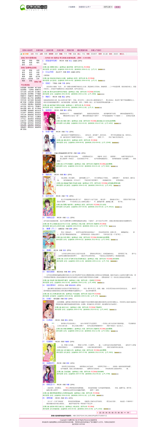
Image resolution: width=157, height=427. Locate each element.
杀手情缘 (23, 123)
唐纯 (66, 320)
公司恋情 (23, 104)
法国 (37, 74)
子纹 (83, 54)
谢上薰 (105, 54)
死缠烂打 (23, 96)
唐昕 (69, 272)
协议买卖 (38, 115)
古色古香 (31, 92)
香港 (30, 70)
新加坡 (30, 79)
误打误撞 (31, 100)
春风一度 (31, 108)
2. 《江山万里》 (48, 72)
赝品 (63, 97)
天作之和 (23, 115)
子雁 (63, 83)
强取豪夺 (23, 127)
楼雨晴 (51, 54)
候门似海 (38, 87)
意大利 (38, 76)
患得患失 (38, 112)
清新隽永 (31, 104)
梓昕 (67, 363)
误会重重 (23, 110)
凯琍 (100, 54)
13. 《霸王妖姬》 (49, 272)
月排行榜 (60, 50)
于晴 (69, 54)
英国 (30, 74)
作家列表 (39, 50)
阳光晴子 (94, 54)
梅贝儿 (122, 54)
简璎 (45, 54)
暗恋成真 (38, 100)
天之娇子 (23, 112)
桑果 (70, 229)
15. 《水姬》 (47, 299)
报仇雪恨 (23, 108)
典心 (79, 54)
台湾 (37, 70)
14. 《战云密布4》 (49, 285)
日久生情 (23, 92)
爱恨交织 (31, 127)
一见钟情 (31, 90)
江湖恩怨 (31, 102)
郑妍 (65, 299)
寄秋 (36, 54)
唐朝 (23, 60)
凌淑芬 (116, 54)
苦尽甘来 (23, 100)
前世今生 (31, 106)
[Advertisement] (78, 29)
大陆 (23, 70)
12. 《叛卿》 (47, 250)
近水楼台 (38, 92)
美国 (23, 74)
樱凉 (65, 174)
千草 (66, 196)
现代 (37, 62)
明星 (88, 54)
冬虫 (70, 61)
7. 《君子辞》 (47, 153)
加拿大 (23, 79)
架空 (23, 65)
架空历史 (31, 123)
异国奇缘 (38, 123)
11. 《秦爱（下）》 (49, 229)
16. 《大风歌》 (48, 320)
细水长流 (38, 110)
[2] (100, 413)
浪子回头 (31, 117)
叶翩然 (67, 341)
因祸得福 (31, 115)
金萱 (41, 54)
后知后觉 (23, 94)
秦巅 (78, 153)
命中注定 (23, 106)
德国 (30, 76)
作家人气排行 (96, 50)
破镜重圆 (38, 98)
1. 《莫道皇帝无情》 (50, 61)
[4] (106, 413)
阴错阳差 (38, 125)
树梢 (68, 72)
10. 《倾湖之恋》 (49, 217)
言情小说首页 (27, 50)
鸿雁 (67, 384)
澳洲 (23, 76)
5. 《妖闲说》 (47, 110)
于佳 (66, 132)
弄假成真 (38, 102)
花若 (64, 250)
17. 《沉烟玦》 (48, 341)
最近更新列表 (82, 50)
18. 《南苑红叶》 (49, 363)
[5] (109, 413)
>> (125, 413)
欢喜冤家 (23, 87)
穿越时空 (31, 96)
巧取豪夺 (38, 106)
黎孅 (60, 54)
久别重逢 (38, 117)
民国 (30, 62)
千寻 (65, 54)
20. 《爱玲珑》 (48, 398)
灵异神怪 (31, 94)
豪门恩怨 (23, 129)
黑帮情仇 (31, 112)
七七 (67, 217)
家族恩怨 (23, 117)
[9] (122, 413)
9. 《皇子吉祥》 (48, 196)
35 (128, 413)
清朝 (23, 62)
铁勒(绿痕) (72, 285)
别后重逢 (23, 90)
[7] (115, 413)
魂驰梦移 (38, 127)
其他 (30, 81)
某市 (23, 72)
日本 (37, 79)
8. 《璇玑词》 (47, 174)
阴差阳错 (38, 104)
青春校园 (31, 110)
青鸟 (66, 398)
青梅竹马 (38, 90)
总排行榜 (49, 50)
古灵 (32, 54)
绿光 (110, 54)
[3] (103, 413)
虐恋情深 (31, 119)
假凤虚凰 (23, 125)
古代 (30, 65)
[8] (118, 413)
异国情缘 (38, 119)
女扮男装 (31, 121)
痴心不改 (31, 98)
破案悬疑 (31, 125)
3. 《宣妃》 (46, 83)
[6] (112, 413)
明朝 (37, 60)
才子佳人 (23, 119)
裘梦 (56, 54)
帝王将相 (38, 108)
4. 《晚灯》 (46, 97)
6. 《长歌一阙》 (48, 132)
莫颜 (74, 54)
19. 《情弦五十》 (49, 384)
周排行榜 (70, 50)
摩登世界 (38, 96)
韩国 (23, 81)
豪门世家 (23, 102)
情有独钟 (31, 87)
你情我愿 (38, 121)
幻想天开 (23, 121)
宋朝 (30, 60)
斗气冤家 (38, 94)
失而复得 (23, 98)
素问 (65, 110)
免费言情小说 (72, 420)
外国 (37, 72)
